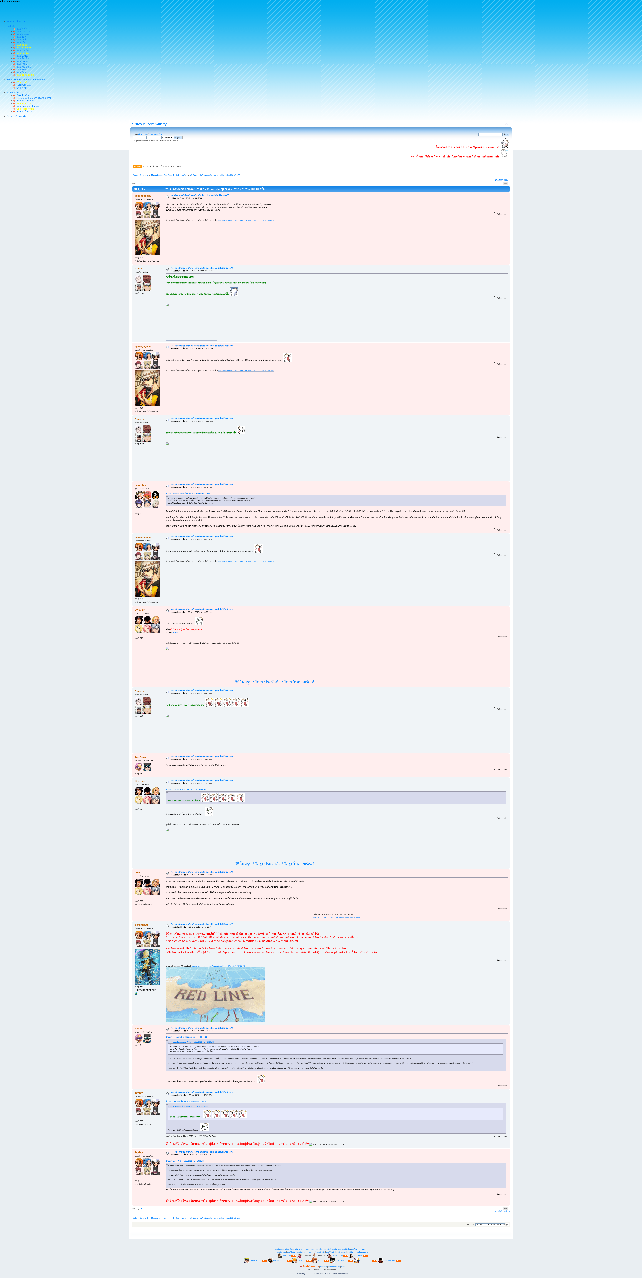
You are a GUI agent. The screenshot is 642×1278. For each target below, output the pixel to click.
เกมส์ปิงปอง (21, 55)
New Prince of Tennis (27, 106)
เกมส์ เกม (278, 1249)
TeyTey (139, 1092)
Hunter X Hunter (24, 100)
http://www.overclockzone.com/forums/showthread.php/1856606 (334, 917)
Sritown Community (149, 124)
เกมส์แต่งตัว (287, 1249)
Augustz (140, 268)
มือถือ (343, 1267)
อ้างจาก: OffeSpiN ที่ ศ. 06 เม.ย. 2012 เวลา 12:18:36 (186, 1101)
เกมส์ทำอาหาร (298, 1249)
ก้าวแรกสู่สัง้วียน (389, 1261)
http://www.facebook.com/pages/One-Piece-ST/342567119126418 (218, 966)
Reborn (320, 1261)
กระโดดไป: (471, 1225)
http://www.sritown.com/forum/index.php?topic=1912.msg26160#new (246, 220)
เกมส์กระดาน (22, 31)
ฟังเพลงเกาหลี (23, 85)
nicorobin (140, 485)
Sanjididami (141, 924)
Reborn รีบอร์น (23, 111)
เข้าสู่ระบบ (142, 134)
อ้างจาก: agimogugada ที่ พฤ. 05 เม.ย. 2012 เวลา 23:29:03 (188, 493)
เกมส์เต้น (20, 42)
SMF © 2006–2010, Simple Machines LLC (332, 1274)
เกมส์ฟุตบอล (22, 61)
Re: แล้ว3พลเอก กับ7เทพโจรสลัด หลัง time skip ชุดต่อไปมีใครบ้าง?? (202, 268)
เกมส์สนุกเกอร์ (23, 66)
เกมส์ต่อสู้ (20, 39)
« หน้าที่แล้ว (498, 180)
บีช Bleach (302, 1261)
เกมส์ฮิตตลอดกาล (362, 1252)
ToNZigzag (141, 757)
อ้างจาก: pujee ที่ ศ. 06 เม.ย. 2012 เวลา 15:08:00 (185, 1161)
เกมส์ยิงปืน (21, 63)
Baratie (139, 1028)
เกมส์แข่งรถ (22, 34)
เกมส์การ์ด (21, 28)
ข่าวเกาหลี (21, 87)
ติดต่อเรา (323, 1267)
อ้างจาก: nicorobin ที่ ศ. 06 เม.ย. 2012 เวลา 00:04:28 (186, 1037)
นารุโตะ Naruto (255, 1261)
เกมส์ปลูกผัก (310, 1249)
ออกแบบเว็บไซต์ (334, 1267)
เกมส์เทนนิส (22, 50)
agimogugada (143, 195)
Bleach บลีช (22, 95)
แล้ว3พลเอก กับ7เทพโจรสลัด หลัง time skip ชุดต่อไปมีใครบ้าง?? (200, 195)
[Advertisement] (61, 10)
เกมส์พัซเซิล (22, 58)
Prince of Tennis (365, 1261)
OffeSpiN (140, 609)
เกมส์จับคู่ (20, 36)
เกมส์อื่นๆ (20, 72)
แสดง (175, 632)
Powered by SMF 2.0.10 (305, 1274)
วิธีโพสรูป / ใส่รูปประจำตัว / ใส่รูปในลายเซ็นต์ (274, 682)
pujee (138, 872)
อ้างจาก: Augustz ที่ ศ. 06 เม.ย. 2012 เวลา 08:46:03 (186, 789)
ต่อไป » (507, 180)
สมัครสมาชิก (156, 134)
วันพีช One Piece (280, 1261)
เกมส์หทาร (21, 69)
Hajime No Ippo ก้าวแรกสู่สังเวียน (33, 98)
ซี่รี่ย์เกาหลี (287, 1256)
